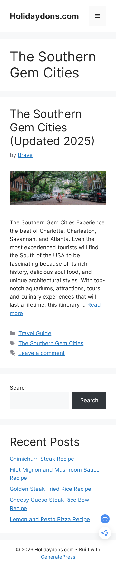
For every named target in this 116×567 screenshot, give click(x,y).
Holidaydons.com (44, 16)
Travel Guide (34, 333)
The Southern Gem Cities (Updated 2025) (52, 127)
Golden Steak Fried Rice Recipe (50, 489)
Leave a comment (41, 353)
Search (19, 388)
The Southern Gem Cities (50, 343)
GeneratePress (58, 557)
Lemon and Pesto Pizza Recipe (50, 519)
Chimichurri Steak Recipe (42, 459)
